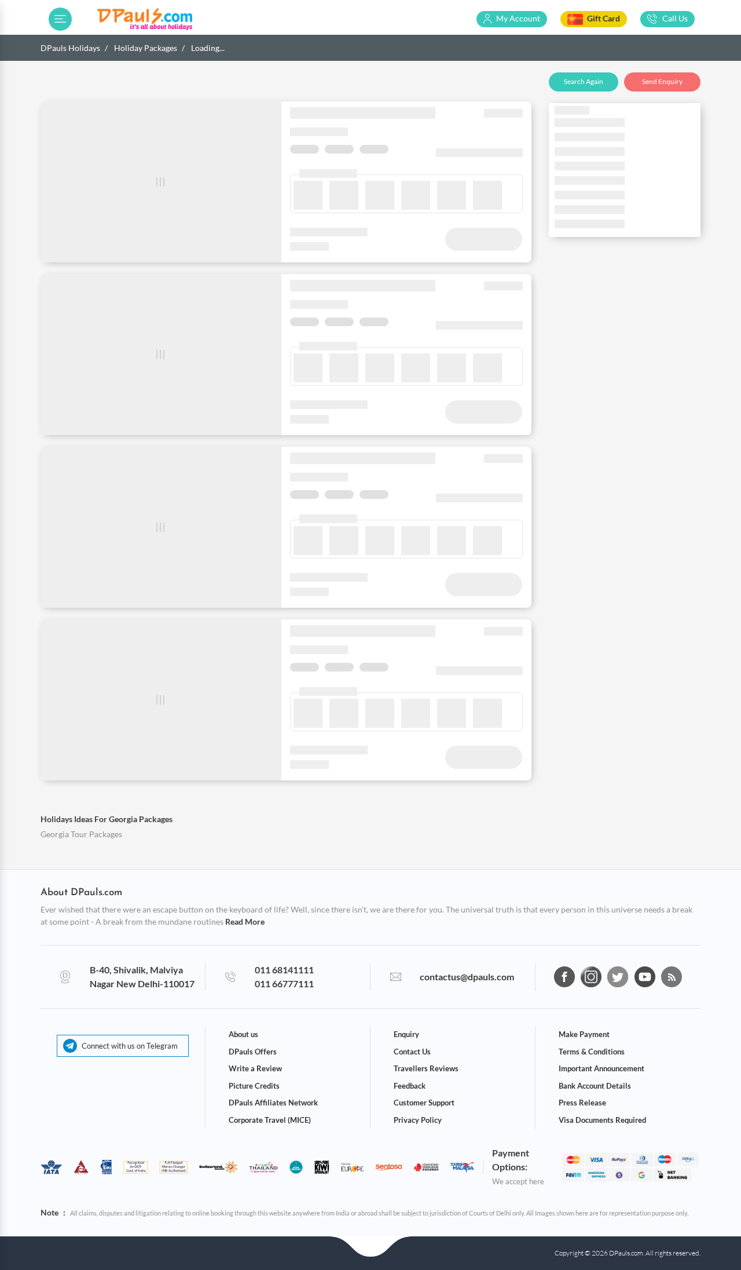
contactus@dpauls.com (467, 976)
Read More (245, 921)
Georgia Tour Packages (81, 834)
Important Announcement (601, 1068)
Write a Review (255, 1068)
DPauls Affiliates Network (273, 1102)
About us (243, 1034)
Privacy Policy (418, 1120)
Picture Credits (254, 1085)
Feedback (409, 1085)
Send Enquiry (662, 81)
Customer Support (424, 1102)
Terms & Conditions (592, 1051)
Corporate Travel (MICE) (270, 1120)
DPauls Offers (253, 1051)
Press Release (582, 1102)
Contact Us (412, 1051)
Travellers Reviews (426, 1068)
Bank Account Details (595, 1085)
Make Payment (584, 1034)
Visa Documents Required (602, 1120)
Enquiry (406, 1034)
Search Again (583, 81)
